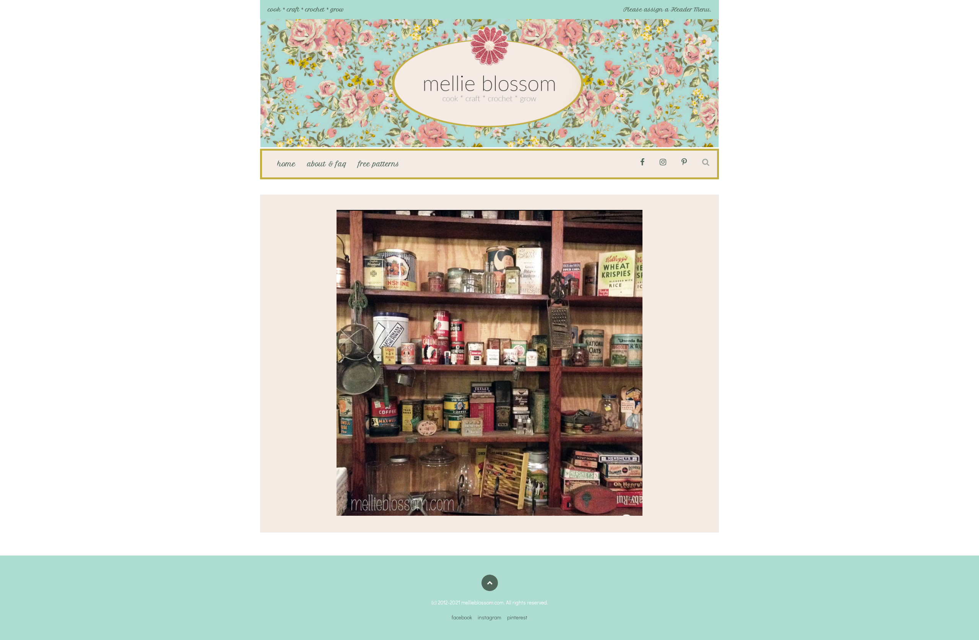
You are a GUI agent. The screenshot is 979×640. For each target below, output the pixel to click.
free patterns (378, 164)
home (286, 164)
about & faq (327, 164)
